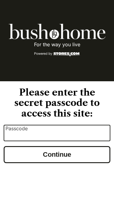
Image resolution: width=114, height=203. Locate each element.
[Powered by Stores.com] (57, 55)
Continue (57, 154)
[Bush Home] (57, 31)
